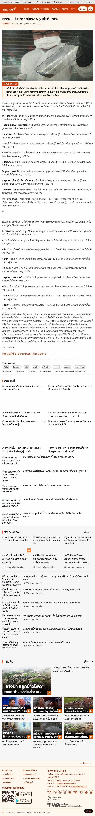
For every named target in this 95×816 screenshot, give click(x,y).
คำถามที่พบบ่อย (7, 774)
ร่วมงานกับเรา (6, 782)
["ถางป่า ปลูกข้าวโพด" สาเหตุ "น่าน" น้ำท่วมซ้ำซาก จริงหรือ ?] (26, 681)
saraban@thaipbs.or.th (78, 786)
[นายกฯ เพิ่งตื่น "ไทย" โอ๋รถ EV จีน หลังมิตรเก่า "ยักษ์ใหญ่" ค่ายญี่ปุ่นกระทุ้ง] (24, 432)
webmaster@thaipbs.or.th (66, 783)
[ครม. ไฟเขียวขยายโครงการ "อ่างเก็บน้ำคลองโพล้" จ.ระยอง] (12, 646)
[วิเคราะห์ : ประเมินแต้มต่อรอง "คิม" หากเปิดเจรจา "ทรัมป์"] (16, 705)
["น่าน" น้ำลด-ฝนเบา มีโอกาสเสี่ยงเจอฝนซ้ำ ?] (78, 730)
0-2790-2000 (56, 781)
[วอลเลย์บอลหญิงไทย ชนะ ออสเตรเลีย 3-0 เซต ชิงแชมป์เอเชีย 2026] (12, 504)
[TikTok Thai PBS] (81, 792)
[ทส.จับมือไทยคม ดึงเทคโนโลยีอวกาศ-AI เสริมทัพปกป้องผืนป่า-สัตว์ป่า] (12, 606)
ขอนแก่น (67, 367)
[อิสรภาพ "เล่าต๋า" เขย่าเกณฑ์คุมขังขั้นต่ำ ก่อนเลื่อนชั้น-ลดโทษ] (47, 705)
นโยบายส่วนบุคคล (8, 778)
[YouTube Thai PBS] (75, 792)
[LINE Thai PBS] (70, 792)
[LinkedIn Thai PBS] (91, 792)
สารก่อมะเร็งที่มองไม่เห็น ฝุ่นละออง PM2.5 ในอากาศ (24, 354)
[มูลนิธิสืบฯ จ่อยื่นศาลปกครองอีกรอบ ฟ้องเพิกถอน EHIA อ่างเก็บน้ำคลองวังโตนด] (78, 544)
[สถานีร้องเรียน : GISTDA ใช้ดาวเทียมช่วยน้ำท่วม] (16, 730)
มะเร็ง (26, 367)
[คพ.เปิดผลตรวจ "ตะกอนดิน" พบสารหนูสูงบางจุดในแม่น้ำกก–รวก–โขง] (47, 544)
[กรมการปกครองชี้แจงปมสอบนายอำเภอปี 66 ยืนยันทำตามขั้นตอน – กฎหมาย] (12, 476)
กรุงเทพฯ (56, 367)
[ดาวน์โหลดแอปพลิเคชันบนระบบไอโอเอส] (23, 794)
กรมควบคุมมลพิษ (45, 371)
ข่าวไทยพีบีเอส (79, 367)
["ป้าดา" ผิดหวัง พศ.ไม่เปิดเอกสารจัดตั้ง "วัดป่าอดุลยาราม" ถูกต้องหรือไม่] (70, 432)
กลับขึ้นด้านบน (84, 763)
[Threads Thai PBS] (65, 792)
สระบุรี (35, 367)
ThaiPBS (32, 371)
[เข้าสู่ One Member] (90, 8)
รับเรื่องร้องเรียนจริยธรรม (31, 778)
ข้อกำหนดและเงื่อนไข (30, 770)
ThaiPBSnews (7, 371)
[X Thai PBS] (55, 792)
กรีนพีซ (5, 367)
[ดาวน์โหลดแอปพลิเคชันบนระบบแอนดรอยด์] (23, 800)
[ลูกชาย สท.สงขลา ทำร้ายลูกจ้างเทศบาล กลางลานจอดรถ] (12, 490)
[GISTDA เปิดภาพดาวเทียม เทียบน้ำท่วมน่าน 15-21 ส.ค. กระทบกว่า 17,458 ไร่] (70, 397)
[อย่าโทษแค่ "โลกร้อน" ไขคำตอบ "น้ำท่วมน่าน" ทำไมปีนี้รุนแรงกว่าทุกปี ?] (12, 593)
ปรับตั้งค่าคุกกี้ (28, 782)
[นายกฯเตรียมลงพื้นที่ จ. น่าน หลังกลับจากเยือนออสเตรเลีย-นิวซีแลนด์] (24, 397)
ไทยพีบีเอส (20, 371)
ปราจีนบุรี (45, 367)
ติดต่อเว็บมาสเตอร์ (29, 774)
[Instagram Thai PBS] (60, 792)
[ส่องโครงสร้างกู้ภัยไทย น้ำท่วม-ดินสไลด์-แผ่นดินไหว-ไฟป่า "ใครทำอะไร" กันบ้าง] (12, 518)
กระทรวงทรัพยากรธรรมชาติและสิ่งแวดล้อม (69, 371)
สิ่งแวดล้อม (6, 24)
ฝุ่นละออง (16, 367)
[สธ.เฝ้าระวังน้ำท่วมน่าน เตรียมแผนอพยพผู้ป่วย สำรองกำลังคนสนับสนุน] (12, 633)
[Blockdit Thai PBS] (86, 792)
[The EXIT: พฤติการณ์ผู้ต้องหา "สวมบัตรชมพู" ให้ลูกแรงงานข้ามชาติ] (47, 730)
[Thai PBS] (10, 9)
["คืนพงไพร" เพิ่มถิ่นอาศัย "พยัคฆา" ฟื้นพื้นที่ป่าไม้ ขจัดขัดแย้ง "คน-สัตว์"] (12, 619)
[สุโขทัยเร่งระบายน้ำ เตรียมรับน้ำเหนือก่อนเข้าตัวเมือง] (78, 705)
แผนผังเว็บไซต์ (7, 770)
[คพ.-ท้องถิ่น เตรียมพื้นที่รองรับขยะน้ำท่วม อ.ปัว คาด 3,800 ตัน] (12, 461)
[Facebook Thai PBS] (49, 792)
